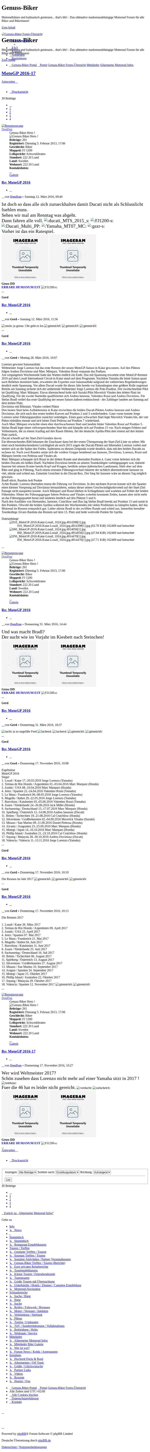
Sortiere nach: (46, 1172)
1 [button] (10, 108)
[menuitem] (13, 47)
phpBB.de (44, 1440)
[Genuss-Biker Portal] (22, 34)
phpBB (21, 1433)
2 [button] (10, 112)
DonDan (7, 129)
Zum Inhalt (8, 27)
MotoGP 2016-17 (19, 73)
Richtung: (86, 1172)
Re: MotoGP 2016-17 (19, 1051)
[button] (10, 105)
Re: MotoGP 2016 (16, 182)
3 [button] (10, 115)
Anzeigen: (11, 1172)
